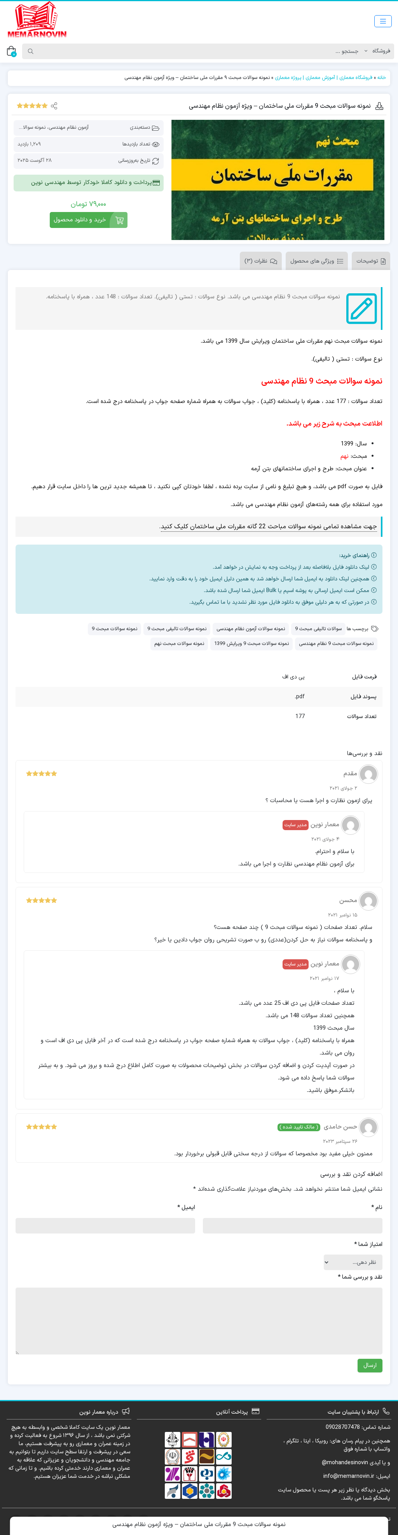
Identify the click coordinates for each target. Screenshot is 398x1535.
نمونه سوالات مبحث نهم (179, 644)
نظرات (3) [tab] (255, 261)
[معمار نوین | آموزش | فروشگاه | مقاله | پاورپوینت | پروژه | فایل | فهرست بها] (37, 21)
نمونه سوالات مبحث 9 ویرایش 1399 (251, 644)
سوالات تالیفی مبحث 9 (318, 629)
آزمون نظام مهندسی (69, 127)
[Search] (30, 51)
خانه (381, 78)
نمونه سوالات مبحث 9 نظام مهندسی (336, 644)
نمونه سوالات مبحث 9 (114, 629)
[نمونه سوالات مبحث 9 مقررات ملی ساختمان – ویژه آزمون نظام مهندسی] (277, 180)
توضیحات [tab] (367, 261)
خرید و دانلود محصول (80, 220)
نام (376, 1207)
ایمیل (186, 1207)
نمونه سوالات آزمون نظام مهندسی (250, 629)
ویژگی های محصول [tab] (312, 261)
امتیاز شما (368, 1244)
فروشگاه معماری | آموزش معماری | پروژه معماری (323, 78)
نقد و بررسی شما (360, 1277)
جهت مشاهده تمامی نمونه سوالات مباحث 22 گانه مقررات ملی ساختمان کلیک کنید (269, 526)
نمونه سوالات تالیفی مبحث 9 (176, 629)
